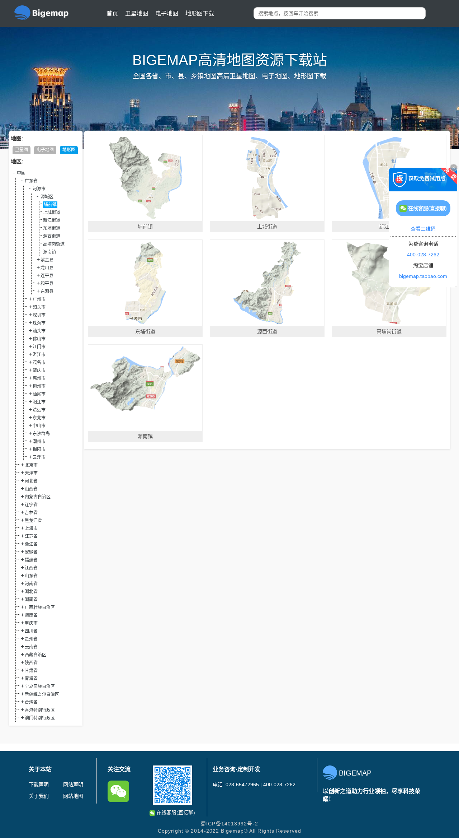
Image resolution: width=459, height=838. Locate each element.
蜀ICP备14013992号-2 (229, 824)
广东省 (31, 180)
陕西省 (31, 662)
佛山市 (39, 338)
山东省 (31, 575)
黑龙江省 (33, 520)
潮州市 (39, 441)
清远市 (39, 410)
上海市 (31, 528)
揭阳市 (39, 449)
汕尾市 (39, 394)
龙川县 (47, 267)
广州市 (39, 299)
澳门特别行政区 (40, 718)
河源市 (39, 188)
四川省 (31, 631)
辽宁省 (31, 504)
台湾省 (31, 702)
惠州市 (39, 378)
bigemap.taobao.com (423, 276)
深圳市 (39, 315)
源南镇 (49, 252)
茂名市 (39, 362)
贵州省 (31, 639)
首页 (112, 13)
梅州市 (39, 386)
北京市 (31, 465)
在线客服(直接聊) (175, 812)
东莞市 (39, 417)
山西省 (31, 489)
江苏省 (31, 536)
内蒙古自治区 (38, 496)
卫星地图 (136, 13)
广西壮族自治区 (40, 607)
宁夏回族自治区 (40, 686)
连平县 (47, 275)
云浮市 (39, 457)
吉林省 (31, 512)
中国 (21, 173)
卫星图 (21, 149)
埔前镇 (50, 204)
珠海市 (39, 323)
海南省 (31, 615)
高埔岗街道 (54, 244)
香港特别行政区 (40, 710)
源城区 (47, 196)
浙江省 (31, 544)
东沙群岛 (41, 433)
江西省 (31, 568)
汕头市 (39, 331)
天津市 (31, 473)
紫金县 (47, 259)
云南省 (31, 647)
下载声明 (39, 784)
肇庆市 (39, 370)
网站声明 (73, 784)
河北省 (31, 481)
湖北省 (31, 591)
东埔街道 (51, 228)
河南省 (31, 583)
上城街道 (51, 212)
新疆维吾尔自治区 (42, 694)
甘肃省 (31, 670)
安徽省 (31, 552)
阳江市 (39, 402)
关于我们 (39, 796)
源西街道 (51, 236)
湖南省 (31, 599)
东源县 (47, 291)
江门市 (39, 346)
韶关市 (39, 307)
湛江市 (39, 354)
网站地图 (73, 796)
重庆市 (31, 623)
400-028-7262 (423, 254)
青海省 (31, 678)
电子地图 (166, 13)
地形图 (68, 149)
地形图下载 (199, 13)
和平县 (47, 283)
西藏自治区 (35, 654)
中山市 (39, 425)
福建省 (31, 560)
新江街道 (51, 220)
